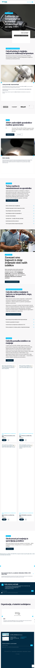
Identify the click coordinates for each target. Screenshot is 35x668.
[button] (8, 440)
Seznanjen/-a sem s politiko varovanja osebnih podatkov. (10, 592)
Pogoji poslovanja (14, 651)
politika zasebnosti (19, 651)
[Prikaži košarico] (30, 2)
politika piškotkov (25, 651)
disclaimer (29, 651)
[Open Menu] (32, 2)
